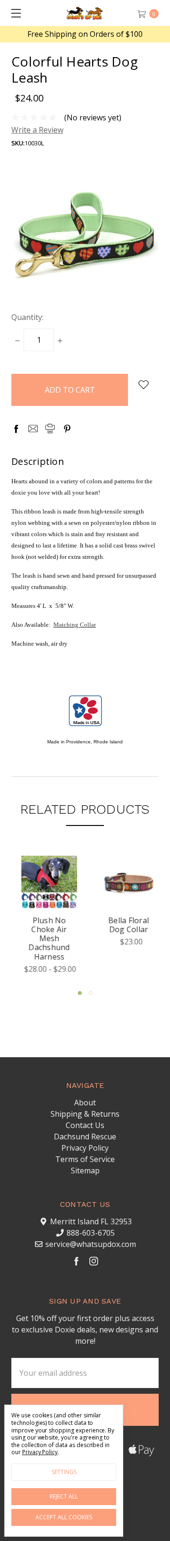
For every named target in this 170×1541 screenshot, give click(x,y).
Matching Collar (74, 624)
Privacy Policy (85, 1148)
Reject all (64, 1496)
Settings (63, 1472)
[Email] (33, 428)
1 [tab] (80, 993)
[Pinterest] (67, 428)
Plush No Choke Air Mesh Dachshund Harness (45, 938)
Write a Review (37, 130)
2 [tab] (91, 993)
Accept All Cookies (63, 1517)
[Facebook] (16, 428)
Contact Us (85, 1125)
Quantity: (27, 317)
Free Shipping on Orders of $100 (85, 34)
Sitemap (85, 1170)
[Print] (50, 428)
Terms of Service (85, 1159)
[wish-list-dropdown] (143, 384)
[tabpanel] (45, 917)
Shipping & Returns (85, 1114)
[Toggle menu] (13, 13)
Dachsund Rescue (85, 1136)
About (85, 1102)
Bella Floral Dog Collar (124, 925)
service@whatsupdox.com (90, 1244)
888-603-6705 (91, 1233)
